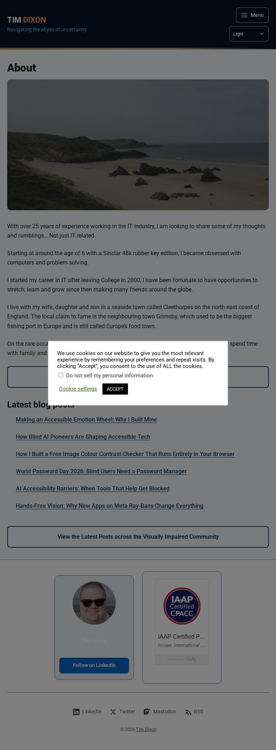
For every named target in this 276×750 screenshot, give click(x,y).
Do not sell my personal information (109, 375)
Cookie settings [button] (78, 389)
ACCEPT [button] (115, 389)
